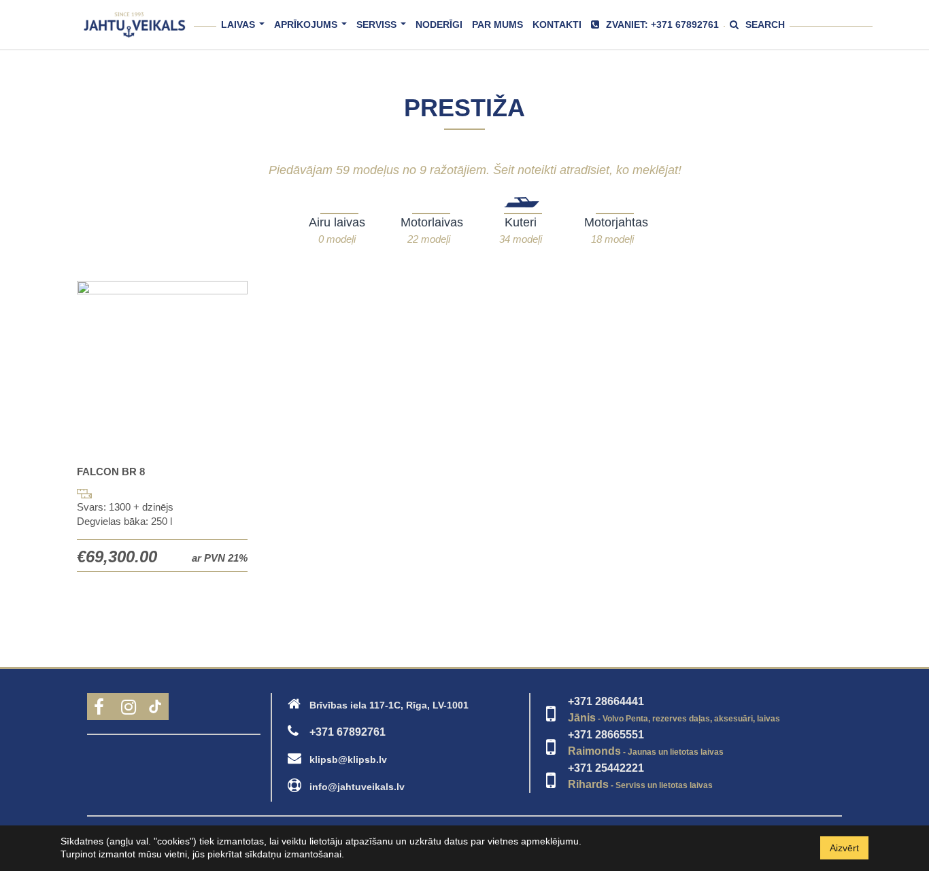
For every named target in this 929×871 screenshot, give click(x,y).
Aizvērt (844, 847)
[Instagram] (127, 709)
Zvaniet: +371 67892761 (662, 24)
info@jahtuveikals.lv (357, 786)
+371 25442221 (606, 768)
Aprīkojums (313, 30)
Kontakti (557, 24)
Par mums (497, 24)
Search (765, 24)
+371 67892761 (347, 732)
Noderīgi (439, 24)
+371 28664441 (606, 701)
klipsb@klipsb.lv (348, 759)
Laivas (245, 30)
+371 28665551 (606, 734)
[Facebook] (100, 709)
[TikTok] (155, 709)
